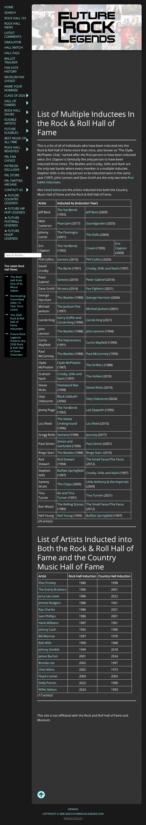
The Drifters (94, 365)
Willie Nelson (47, 689)
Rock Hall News (12, 25)
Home (8, 7)
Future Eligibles (11, 131)
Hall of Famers (10, 103)
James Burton (48, 656)
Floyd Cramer (48, 676)
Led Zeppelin (95, 410)
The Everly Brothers (52, 589)
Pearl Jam (64, 223)
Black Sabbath (67, 396)
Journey (91, 435)
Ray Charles (46, 609)
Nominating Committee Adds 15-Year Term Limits (17, 302)
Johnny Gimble (48, 649)
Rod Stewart (66, 459)
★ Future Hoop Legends (11, 235)
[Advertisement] (91, 81)
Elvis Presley (47, 583)
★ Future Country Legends (11, 199)
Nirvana (62, 288)
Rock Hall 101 (15, 18)
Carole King (94, 320)
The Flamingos (67, 232)
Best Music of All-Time (15, 140)
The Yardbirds (67, 210)
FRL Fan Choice (10, 159)
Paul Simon (94, 444)
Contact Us (13, 190)
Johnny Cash (47, 629)
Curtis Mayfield (96, 342)
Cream (91, 248)
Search (10, 12)
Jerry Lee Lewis (48, 596)
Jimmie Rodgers (49, 603)
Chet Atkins (46, 669)
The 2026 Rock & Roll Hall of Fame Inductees (17, 321)
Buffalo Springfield (70, 470)
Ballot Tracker (10, 60)
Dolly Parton (47, 683)
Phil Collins (94, 259)
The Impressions (69, 340)
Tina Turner (94, 495)
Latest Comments (12, 35)
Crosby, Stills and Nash (102, 268)
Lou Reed (92, 423)
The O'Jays (64, 484)
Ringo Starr (94, 453)
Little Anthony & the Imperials (107, 482)
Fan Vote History (11, 70)
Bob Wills (45, 643)
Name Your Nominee (13, 88)
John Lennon (95, 331)
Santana (63, 435)
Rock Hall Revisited (12, 149)
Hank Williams (48, 623)
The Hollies (94, 376)
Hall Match (13, 47)
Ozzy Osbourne (97, 399)
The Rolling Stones (70, 504)
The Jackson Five (68, 306)
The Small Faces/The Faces (105, 459)
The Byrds (64, 268)
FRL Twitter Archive (13, 183)
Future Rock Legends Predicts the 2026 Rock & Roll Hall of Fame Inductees (17, 344)
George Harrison (98, 297)
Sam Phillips (47, 616)
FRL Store (11, 175)
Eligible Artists (10, 121)
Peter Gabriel (95, 279)
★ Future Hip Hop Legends (14, 210)
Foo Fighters (95, 288)
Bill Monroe (46, 636)
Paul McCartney (97, 354)
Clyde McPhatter (69, 363)
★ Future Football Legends (11, 221)
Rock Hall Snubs (12, 112)
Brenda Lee (46, 663)
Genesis (63, 259)
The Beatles (65, 297)
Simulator (12, 42)
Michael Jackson (97, 309)
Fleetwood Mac (68, 385)
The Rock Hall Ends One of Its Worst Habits (16, 283)
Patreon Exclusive (12, 168)
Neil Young (65, 515)
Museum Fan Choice (14, 79)
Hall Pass (12, 53)
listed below (52, 190)
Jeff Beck (92, 212)
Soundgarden (96, 223)
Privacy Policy (73, 818)
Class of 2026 (14, 95)
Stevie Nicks (94, 387)
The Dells (92, 235)
